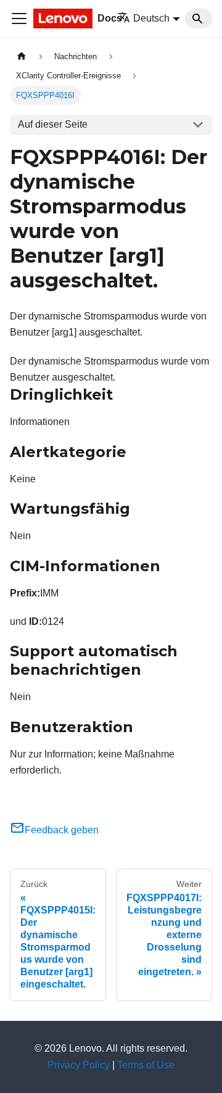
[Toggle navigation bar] (19, 18)
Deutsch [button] (151, 18)
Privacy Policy (78, 1065)
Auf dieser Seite (53, 124)
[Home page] (21, 56)
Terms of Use (146, 1065)
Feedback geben (62, 830)
